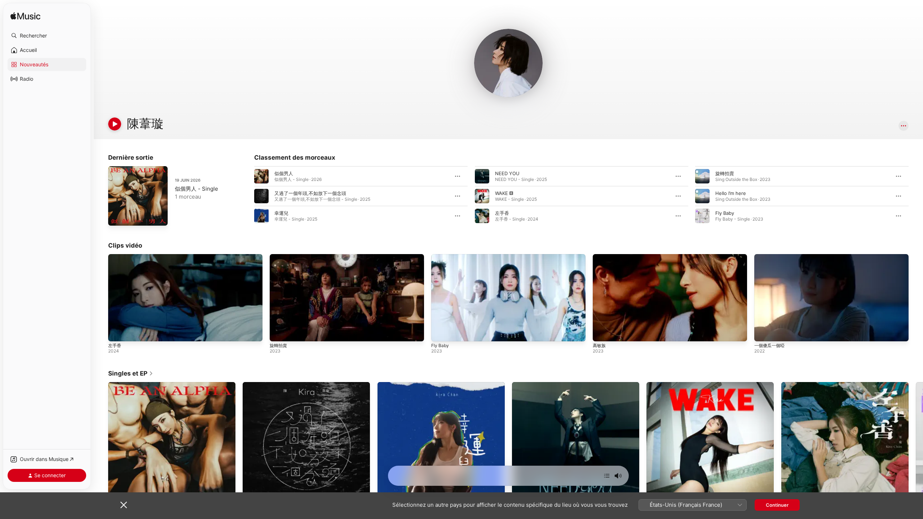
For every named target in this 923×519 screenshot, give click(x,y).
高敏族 (599, 345)
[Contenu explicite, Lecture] (482, 196)
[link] (130, 373)
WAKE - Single (662, 385)
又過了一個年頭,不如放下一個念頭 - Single (288, 385)
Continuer (777, 505)
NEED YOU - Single (533, 385)
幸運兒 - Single (393, 385)
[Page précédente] (247, 196)
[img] (25, 16)
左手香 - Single (797, 385)
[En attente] (606, 476)
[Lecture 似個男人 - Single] (117, 216)
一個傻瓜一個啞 (769, 345)
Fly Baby (724, 213)
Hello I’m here (730, 193)
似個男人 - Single (196, 188)
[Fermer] (123, 505)
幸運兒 (281, 213)
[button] (47, 36)
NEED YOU (507, 173)
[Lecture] (114, 123)
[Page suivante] (916, 196)
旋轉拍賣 (724, 173)
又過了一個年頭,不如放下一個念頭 (310, 193)
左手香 (502, 213)
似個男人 (283, 173)
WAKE (501, 193)
